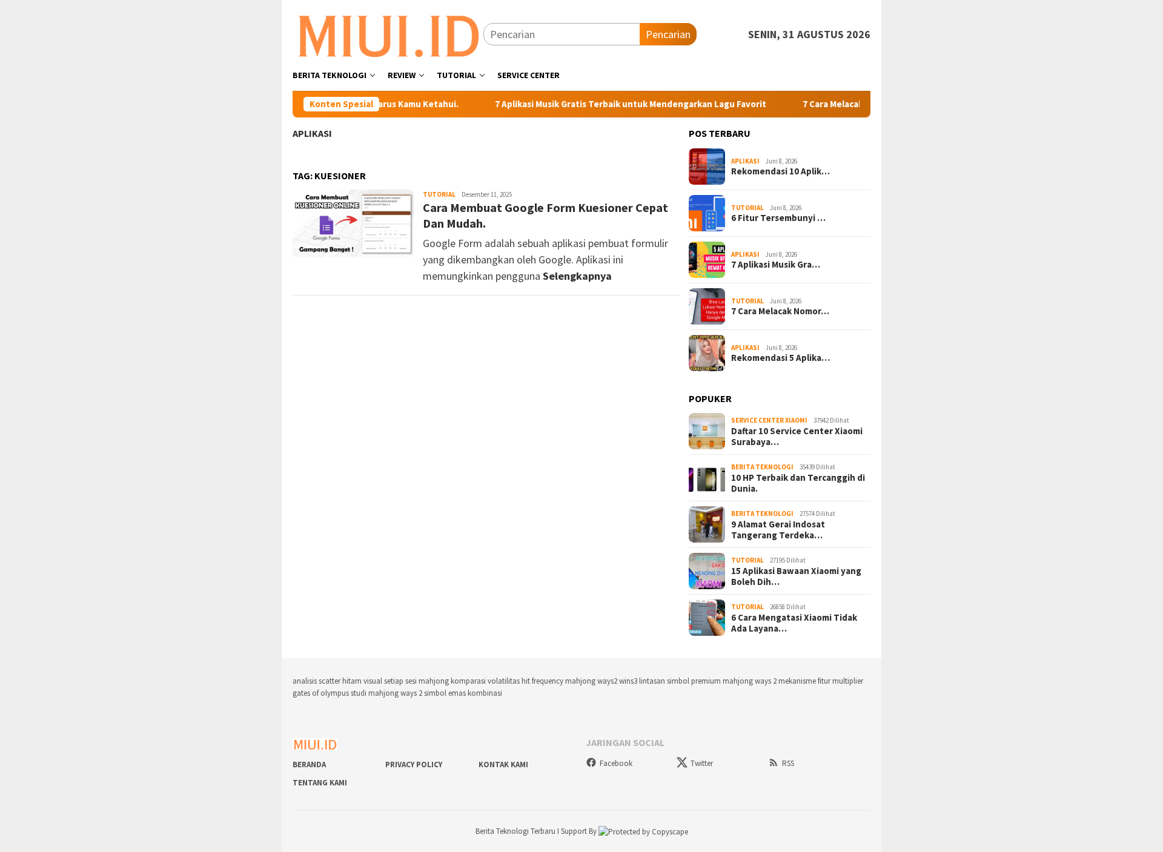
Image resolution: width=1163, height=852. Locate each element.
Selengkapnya (577, 276)
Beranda (309, 764)
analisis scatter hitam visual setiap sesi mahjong (371, 681)
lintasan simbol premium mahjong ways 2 (708, 681)
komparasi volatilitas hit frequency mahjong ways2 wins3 (544, 681)
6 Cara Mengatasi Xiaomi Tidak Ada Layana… (794, 623)
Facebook (616, 763)
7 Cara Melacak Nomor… (780, 311)
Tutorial (439, 194)
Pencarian (668, 34)
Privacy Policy (413, 764)
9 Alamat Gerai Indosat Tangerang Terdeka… (778, 530)
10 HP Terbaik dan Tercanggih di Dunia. (798, 483)
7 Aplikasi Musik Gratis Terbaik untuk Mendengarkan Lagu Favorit (634, 104)
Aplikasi (312, 133)
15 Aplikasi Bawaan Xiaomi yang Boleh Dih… (796, 576)
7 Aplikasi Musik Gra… (775, 264)
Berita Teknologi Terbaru (516, 831)
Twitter (702, 763)
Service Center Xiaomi (769, 420)
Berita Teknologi (762, 467)
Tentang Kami (320, 783)
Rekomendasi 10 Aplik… (780, 171)
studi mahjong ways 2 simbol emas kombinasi (426, 693)
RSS (788, 763)
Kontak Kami (503, 764)
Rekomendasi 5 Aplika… (780, 357)
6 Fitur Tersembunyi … (778, 218)
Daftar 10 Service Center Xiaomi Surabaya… (797, 436)
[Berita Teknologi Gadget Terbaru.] (388, 33)
